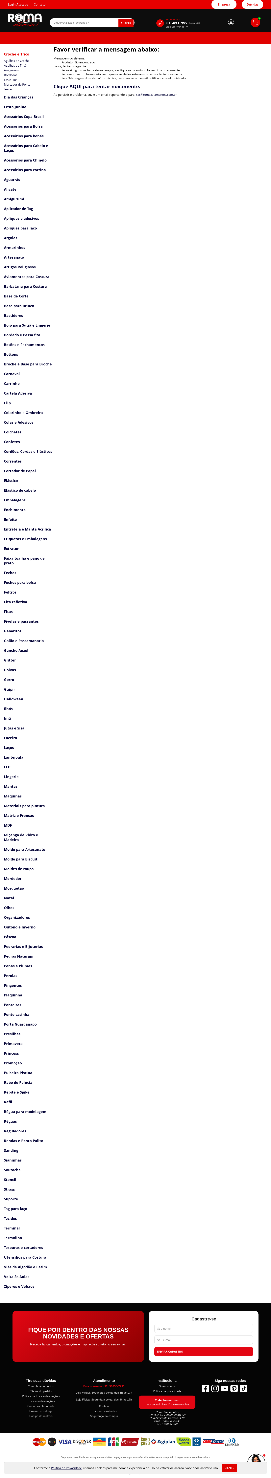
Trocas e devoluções (104, 1411)
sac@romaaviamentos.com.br (156, 95)
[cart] (255, 22)
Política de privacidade (167, 1391)
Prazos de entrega (41, 1411)
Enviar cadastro (170, 1351)
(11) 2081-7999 (183, 23)
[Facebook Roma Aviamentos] (205, 1388)
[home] (25, 19)
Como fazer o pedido (41, 1386)
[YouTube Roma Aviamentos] (224, 1388)
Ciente (229, 1468)
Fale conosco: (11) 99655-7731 (104, 1386)
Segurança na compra (104, 1416)
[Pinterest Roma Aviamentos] (234, 1388)
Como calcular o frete (40, 1406)
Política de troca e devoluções (41, 1396)
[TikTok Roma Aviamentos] (243, 1388)
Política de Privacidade (66, 1468)
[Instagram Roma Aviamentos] (215, 1388)
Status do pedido (41, 1391)
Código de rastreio (41, 1416)
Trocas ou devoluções (41, 1401)
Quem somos (167, 1386)
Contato (104, 1406)
